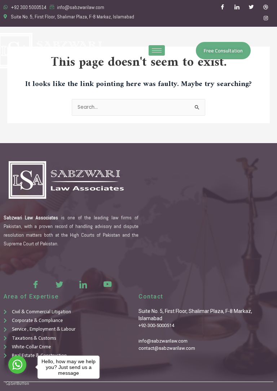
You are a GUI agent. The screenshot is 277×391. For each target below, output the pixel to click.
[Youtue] (107, 284)
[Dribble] (265, 8)
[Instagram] (265, 18)
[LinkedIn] (237, 8)
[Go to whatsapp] (17, 365)
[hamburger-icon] (157, 50)
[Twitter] (251, 8)
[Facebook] (222, 8)
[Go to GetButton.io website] (17, 383)
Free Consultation (223, 50)
